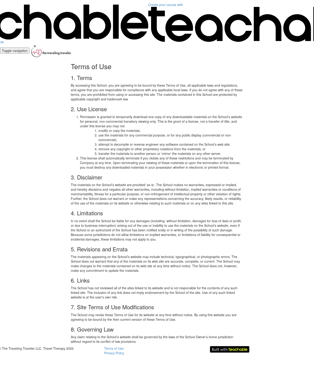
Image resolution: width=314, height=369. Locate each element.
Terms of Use (114, 348)
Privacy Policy (114, 353)
